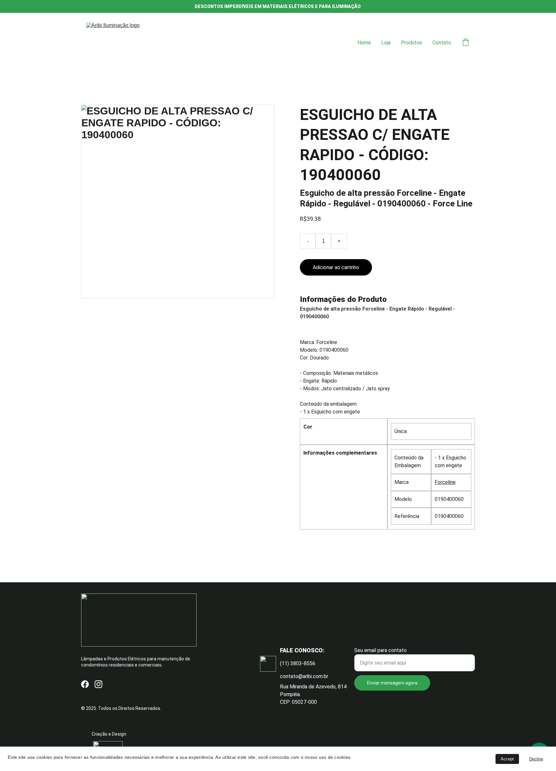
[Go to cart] (465, 43)
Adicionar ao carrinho (336, 267)
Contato (441, 43)
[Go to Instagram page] (98, 684)
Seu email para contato (380, 650)
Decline (536, 759)
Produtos (411, 43)
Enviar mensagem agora (392, 682)
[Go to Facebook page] (85, 684)
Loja (386, 43)
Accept (507, 759)
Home (364, 43)
